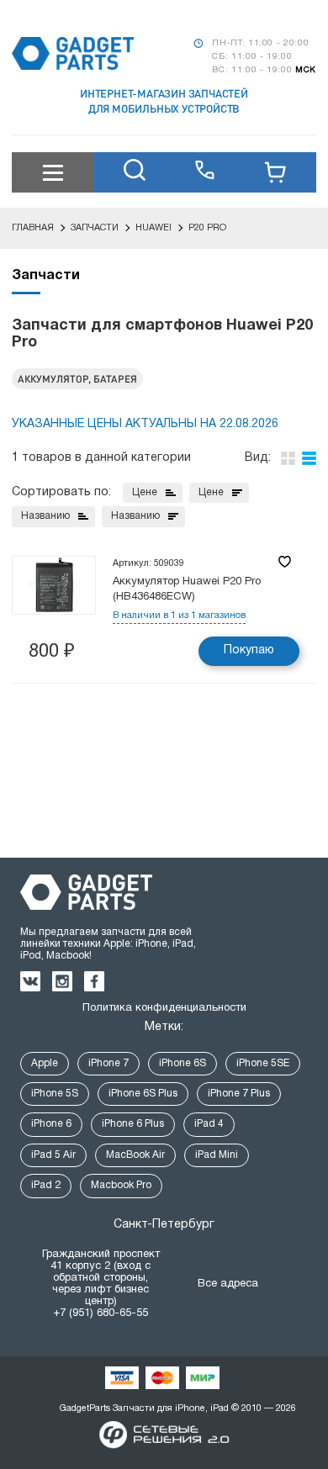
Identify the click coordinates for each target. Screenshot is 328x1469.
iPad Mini (216, 1155)
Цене (144, 492)
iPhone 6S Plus (142, 1093)
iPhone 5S (54, 1093)
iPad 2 (46, 1185)
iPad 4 (209, 1123)
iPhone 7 (108, 1063)
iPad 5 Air (53, 1155)
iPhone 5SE (262, 1063)
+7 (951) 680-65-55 (100, 1313)
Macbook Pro (121, 1185)
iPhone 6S (182, 1063)
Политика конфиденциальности (164, 1008)
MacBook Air (135, 1155)
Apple (44, 1063)
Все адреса (228, 1284)
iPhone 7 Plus (239, 1093)
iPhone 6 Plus (133, 1123)
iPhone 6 (51, 1123)
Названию (45, 515)
